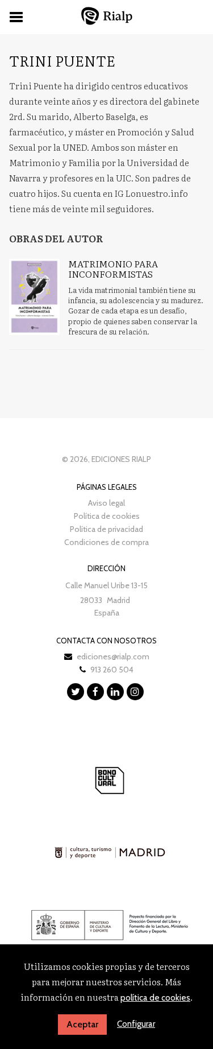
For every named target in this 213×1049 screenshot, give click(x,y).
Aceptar (82, 1024)
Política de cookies (107, 516)
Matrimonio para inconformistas (113, 268)
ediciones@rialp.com (113, 656)
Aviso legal (106, 503)
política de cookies (155, 998)
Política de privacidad (106, 529)
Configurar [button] (136, 1024)
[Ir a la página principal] (106, 15)
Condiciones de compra (106, 542)
